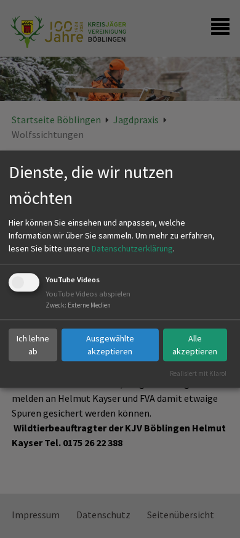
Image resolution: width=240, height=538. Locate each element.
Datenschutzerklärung (132, 249)
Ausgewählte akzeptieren (110, 345)
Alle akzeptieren (194, 345)
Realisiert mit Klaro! (198, 373)
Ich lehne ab (33, 345)
